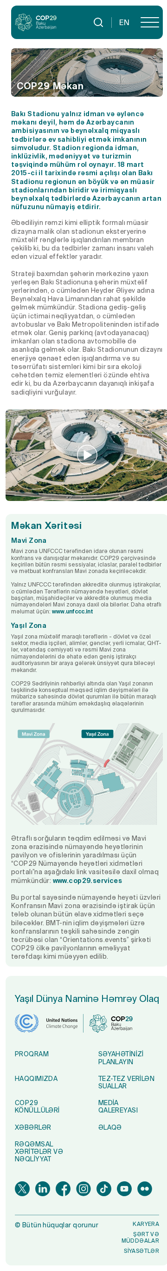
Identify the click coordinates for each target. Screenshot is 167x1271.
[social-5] (124, 1188)
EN (124, 22)
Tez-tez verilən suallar (126, 1082)
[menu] (150, 22)
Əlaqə (110, 1127)
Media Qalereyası (118, 1106)
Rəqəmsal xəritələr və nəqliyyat (39, 1151)
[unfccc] (46, 1023)
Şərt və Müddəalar (140, 1237)
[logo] (36, 22)
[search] (98, 22)
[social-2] (63, 1188)
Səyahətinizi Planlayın (121, 1057)
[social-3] (83, 1188)
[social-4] (103, 1188)
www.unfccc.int (72, 611)
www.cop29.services (87, 880)
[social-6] (144, 1188)
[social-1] (42, 1188)
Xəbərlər (33, 1127)
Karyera (146, 1224)
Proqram (32, 1054)
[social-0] (22, 1188)
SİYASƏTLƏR (141, 1251)
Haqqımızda (36, 1078)
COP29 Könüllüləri (37, 1106)
